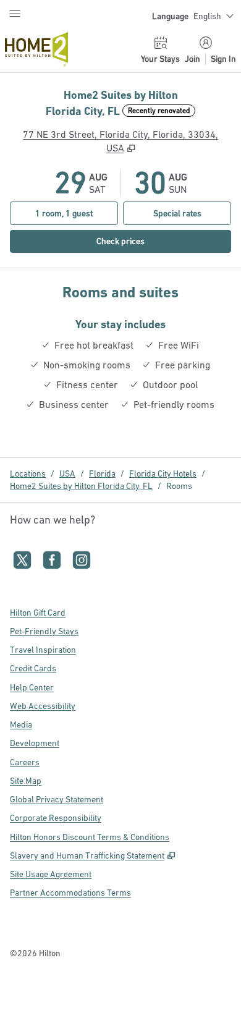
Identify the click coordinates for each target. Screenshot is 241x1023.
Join (192, 59)
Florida (102, 473)
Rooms (179, 486)
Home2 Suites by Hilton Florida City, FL (81, 486)
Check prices (147, 241)
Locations (28, 473)
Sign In (223, 59)
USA (67, 473)
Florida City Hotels (163, 473)
